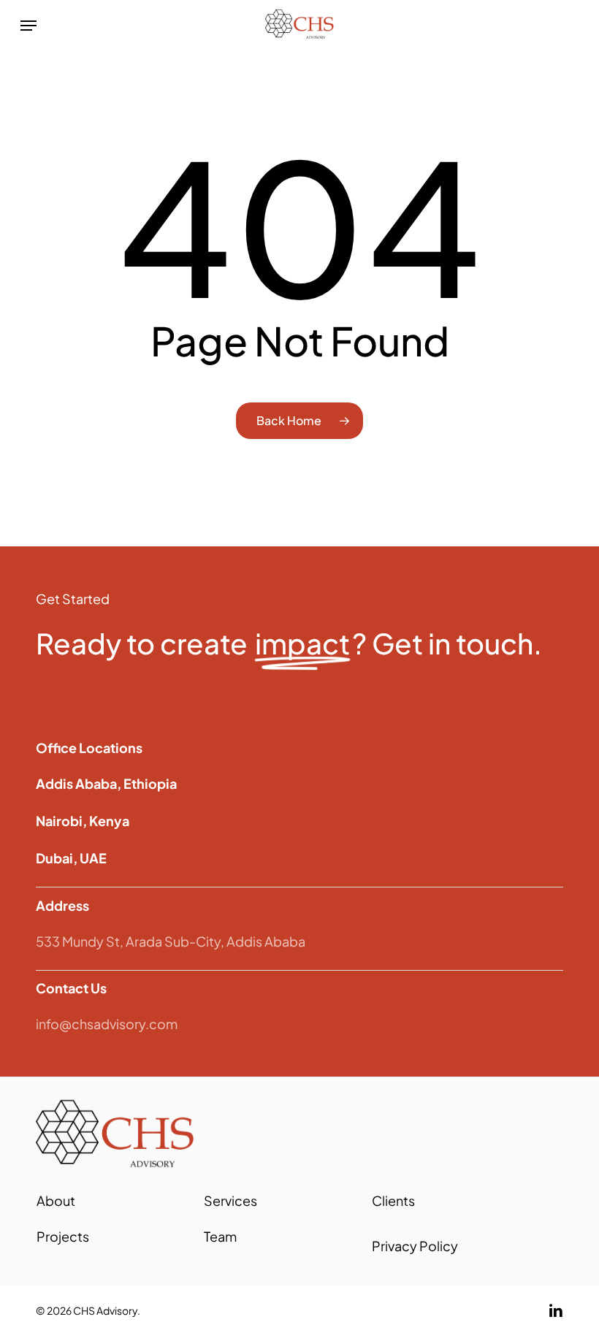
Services (230, 1200)
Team (220, 1236)
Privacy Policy (415, 1245)
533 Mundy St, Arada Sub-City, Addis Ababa (170, 941)
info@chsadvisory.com (107, 1023)
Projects (63, 1236)
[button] (28, 25)
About (56, 1200)
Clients (393, 1200)
